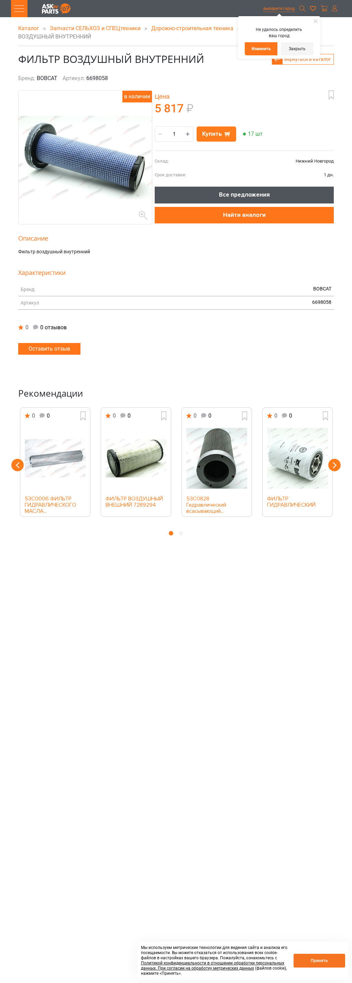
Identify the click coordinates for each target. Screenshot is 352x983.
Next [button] (334, 465)
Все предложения (244, 194)
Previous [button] (17, 465)
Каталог (29, 28)
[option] (55, 462)
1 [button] (171, 533)
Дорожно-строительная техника (193, 28)
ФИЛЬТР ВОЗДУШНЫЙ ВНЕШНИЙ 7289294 (134, 502)
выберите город (279, 8)
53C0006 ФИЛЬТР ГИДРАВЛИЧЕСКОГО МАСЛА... (50, 503)
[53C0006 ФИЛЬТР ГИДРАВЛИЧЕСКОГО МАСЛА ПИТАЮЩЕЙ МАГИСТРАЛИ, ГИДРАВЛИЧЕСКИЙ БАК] (55, 458)
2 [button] (181, 533)
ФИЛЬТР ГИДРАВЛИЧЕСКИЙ (291, 502)
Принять (319, 960)
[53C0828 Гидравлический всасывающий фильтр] (216, 458)
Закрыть (297, 48)
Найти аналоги (244, 215)
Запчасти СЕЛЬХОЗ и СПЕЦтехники (96, 28)
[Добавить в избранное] (331, 94)
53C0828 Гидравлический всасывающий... (206, 503)
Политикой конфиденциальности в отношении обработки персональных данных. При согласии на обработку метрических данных (212, 966)
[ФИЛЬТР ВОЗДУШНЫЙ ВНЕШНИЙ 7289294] (136, 458)
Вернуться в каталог (307, 59)
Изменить (261, 48)
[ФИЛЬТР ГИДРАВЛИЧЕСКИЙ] (297, 458)
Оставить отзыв (49, 348)
